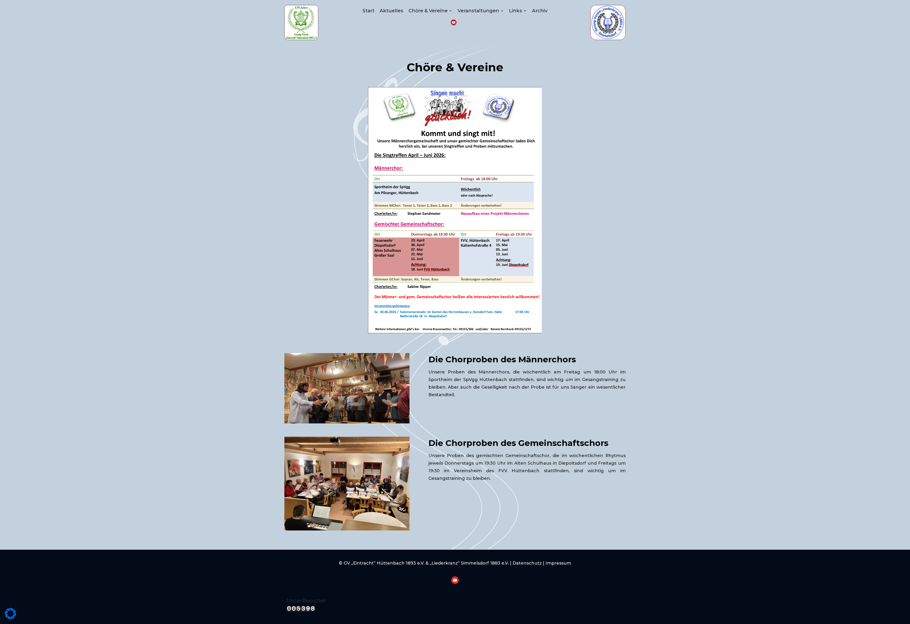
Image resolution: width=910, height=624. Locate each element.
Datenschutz (527, 563)
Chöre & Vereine (428, 10)
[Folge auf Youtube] (455, 580)
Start (368, 10)
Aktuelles (391, 10)
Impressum (558, 563)
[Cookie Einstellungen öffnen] (10, 618)
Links (515, 10)
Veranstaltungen (478, 10)
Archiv (539, 10)
